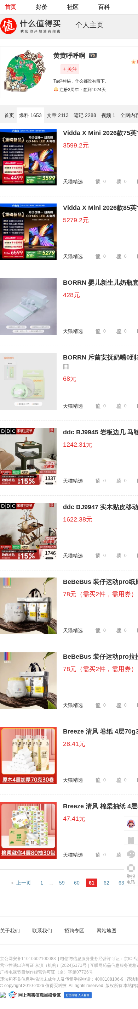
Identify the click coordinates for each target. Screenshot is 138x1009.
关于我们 (10, 930)
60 (77, 883)
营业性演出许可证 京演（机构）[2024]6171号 (43, 965)
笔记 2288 (85, 115)
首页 (10, 7)
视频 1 (108, 115)
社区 (73, 7)
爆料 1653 (30, 115)
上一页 (23, 883)
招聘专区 (74, 930)
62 (106, 883)
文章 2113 (58, 115)
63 (121, 883)
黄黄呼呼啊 (69, 55)
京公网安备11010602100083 (28, 958)
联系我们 (42, 930)
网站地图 (106, 930)
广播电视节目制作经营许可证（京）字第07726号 (46, 972)
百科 (104, 7)
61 (91, 883)
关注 (70, 69)
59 (62, 883)
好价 (41, 7)
